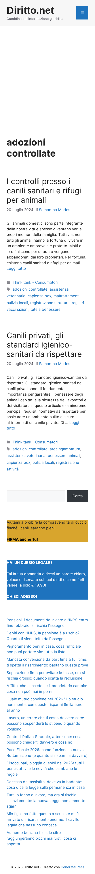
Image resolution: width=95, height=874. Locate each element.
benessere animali (64, 455)
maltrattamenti (66, 296)
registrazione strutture (50, 303)
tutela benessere (45, 309)
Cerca (77, 496)
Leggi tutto (16, 268)
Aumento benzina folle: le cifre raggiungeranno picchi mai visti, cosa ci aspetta (41, 838)
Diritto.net (30, 10)
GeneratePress (72, 867)
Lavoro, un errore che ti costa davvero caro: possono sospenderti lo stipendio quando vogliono (45, 723)
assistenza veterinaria (26, 455)
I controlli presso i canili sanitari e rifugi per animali (44, 190)
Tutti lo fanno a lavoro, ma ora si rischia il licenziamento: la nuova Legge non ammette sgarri (46, 800)
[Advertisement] (47, 75)
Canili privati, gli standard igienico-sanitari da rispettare (44, 345)
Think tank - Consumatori (35, 282)
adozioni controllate (30, 289)
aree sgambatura (65, 449)
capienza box (39, 296)
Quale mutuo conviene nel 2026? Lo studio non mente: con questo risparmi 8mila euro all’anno (45, 705)
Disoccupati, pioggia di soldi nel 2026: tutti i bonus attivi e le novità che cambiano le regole (45, 769)
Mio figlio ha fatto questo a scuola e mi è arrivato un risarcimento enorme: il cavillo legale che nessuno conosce (43, 819)
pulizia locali (17, 303)
